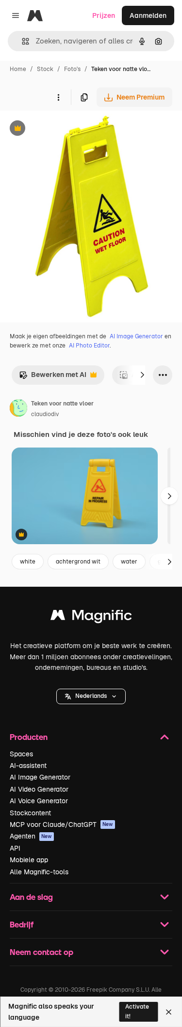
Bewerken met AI (52, 377)
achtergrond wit (78, 561)
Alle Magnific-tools (39, 872)
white (27, 561)
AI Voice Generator (39, 800)
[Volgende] (142, 375)
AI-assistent (28, 765)
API (15, 848)
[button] (91, 696)
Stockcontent (30, 813)
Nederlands (91, 696)
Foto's (72, 69)
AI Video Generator (39, 789)
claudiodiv (45, 414)
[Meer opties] (58, 97)
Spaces (21, 754)
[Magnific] (91, 617)
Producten (29, 737)
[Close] (169, 1012)
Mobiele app (29, 859)
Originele (64, 129)
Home (18, 69)
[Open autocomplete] (21, 41)
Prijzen (103, 15)
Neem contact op (41, 952)
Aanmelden (148, 15)
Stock (45, 69)
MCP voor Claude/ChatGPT (61, 824)
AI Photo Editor (89, 345)
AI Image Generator (136, 336)
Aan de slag (31, 897)
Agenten (31, 836)
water (129, 561)
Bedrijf (21, 924)
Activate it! (137, 1011)
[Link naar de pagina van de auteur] (18, 409)
